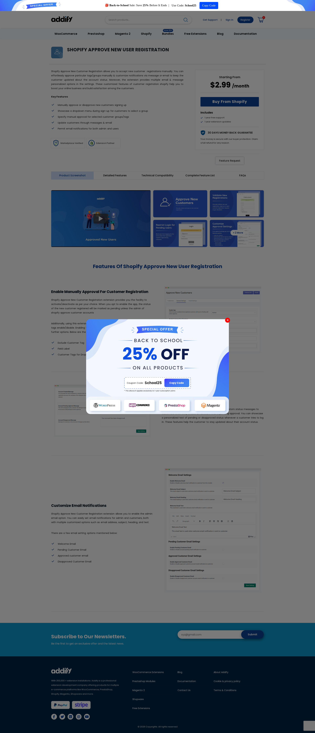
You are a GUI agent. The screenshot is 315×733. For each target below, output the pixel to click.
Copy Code (209, 5)
